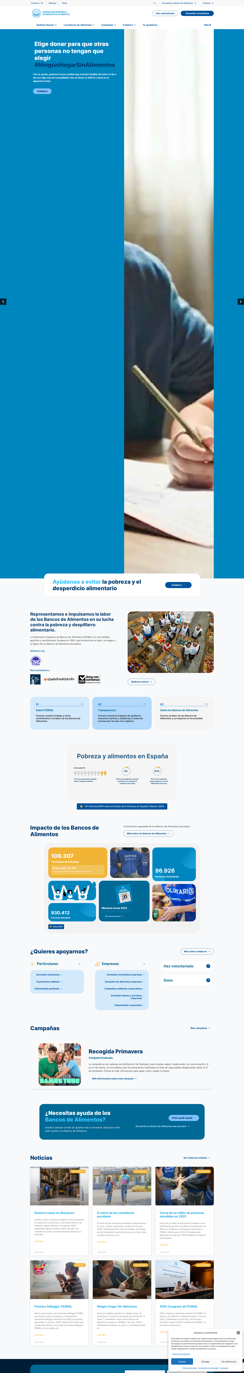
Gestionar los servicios (181, 1354)
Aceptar (182, 1361)
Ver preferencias (228, 1361)
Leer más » (39, 1241)
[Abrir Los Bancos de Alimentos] (93, 25)
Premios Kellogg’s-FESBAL (53, 1306)
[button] (238, 1332)
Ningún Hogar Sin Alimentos (117, 1306)
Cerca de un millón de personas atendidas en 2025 (182, 1214)
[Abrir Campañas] (115, 25)
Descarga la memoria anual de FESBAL (117, 911)
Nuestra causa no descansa (54, 1213)
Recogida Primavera (116, 1051)
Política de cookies (190, 1368)
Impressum (224, 1368)
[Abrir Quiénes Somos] (56, 25)
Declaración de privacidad (208, 1368)
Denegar (205, 1361)
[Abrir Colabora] (135, 25)
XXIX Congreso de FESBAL (179, 1306)
